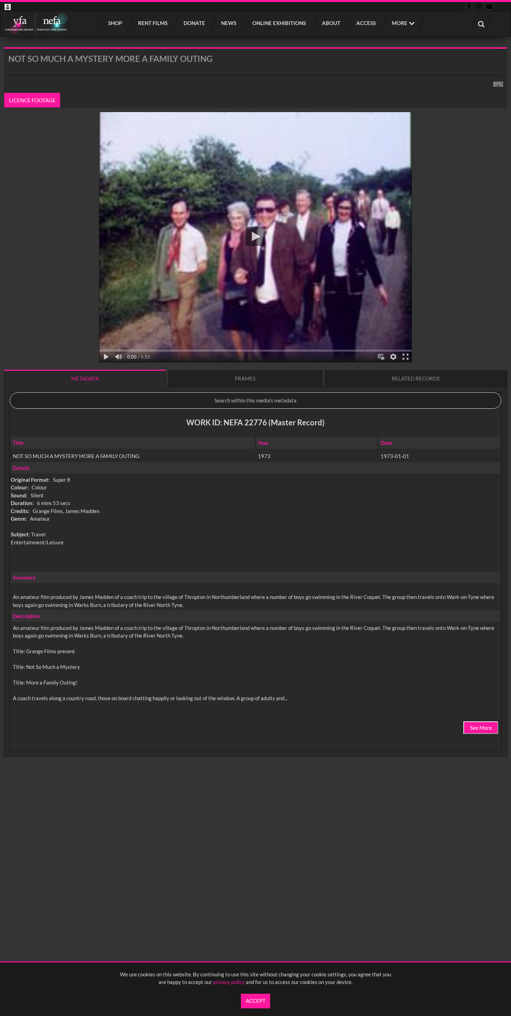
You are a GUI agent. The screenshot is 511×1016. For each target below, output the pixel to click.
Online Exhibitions (279, 23)
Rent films (153, 23)
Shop (115, 23)
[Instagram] (479, 6)
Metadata (85, 378)
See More (481, 728)
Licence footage (32, 100)
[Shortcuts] (498, 82)
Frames (245, 378)
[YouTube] (489, 6)
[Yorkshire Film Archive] (36, 24)
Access (366, 23)
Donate (194, 23)
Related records (416, 378)
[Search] (481, 24)
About (331, 23)
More (399, 23)
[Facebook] (469, 6)
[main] (255, 420)
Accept (256, 1001)
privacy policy (229, 982)
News (229, 23)
